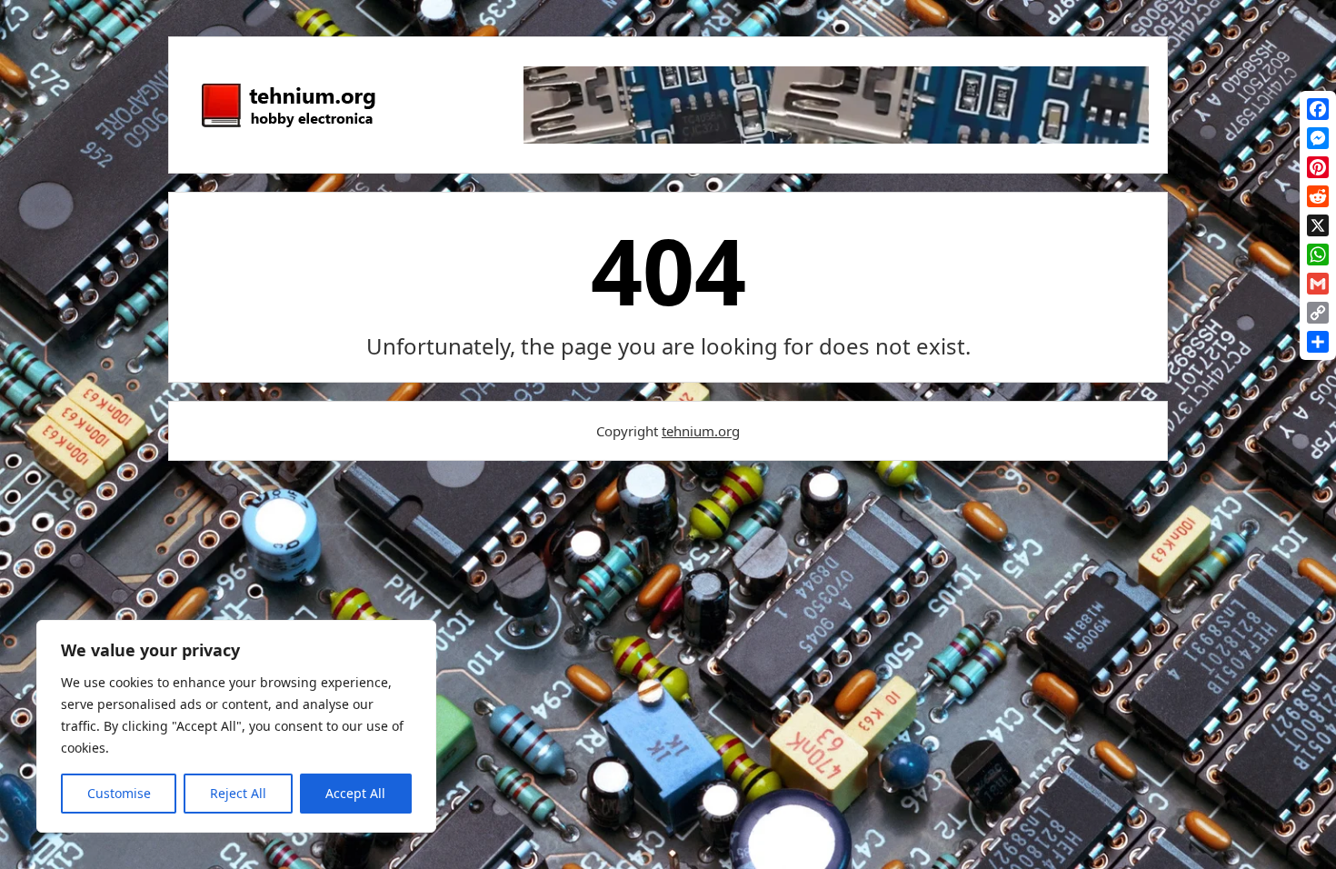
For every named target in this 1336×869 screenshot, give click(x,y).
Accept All (355, 793)
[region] (236, 726)
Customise (119, 793)
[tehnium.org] (287, 128)
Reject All (238, 793)
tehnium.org (701, 431)
